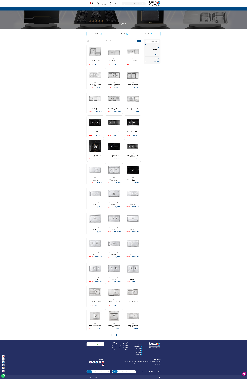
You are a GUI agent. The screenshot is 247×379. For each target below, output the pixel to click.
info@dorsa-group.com (128, 361)
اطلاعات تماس (113, 345)
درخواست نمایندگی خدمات (123, 347)
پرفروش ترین (128, 41)
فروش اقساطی (93, 9)
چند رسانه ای (116, 9)
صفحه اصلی (157, 9)
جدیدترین (138, 41)
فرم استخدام (126, 349)
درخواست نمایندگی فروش (123, 345)
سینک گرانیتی (154, 51)
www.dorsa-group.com (90, 377)
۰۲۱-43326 (131, 364)
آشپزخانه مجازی (124, 9)
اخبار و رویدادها (138, 354)
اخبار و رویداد (108, 9)
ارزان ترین (122, 41)
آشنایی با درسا (132, 9)
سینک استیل (155, 49)
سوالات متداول (113, 349)
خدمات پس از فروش (141, 9)
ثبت (115, 371)
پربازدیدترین (133, 41)
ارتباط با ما (101, 9)
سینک (156, 47)
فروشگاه (149, 9)
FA (115, 3)
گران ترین (117, 41)
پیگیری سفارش (113, 347)
